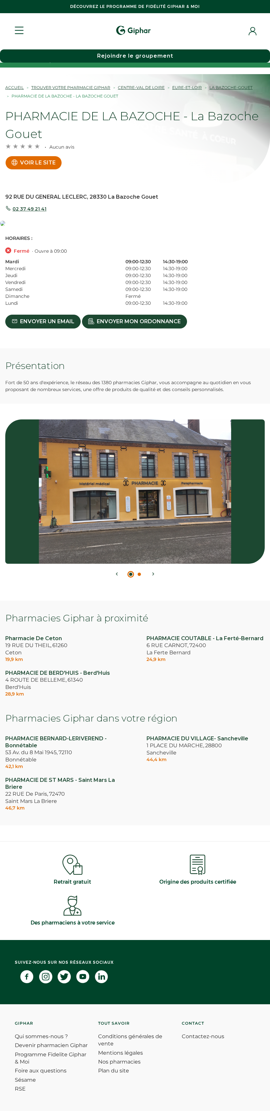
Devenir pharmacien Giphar (51, 1045)
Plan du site (113, 1071)
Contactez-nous (203, 1036)
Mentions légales (120, 1053)
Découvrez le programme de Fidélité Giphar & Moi (135, 6)
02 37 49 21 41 (29, 209)
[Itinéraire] (135, 224)
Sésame (25, 1080)
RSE (20, 1089)
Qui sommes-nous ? (41, 1036)
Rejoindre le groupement (135, 56)
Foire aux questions (41, 1071)
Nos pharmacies (119, 1062)
